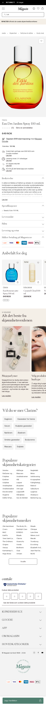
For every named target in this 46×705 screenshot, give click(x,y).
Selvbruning (35, 476)
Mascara (8, 447)
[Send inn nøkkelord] (5, 14)
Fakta (4, 224)
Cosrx (5, 529)
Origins (5, 544)
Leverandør (8, 217)
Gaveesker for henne (26, 419)
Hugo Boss (7, 553)
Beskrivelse (7, 178)
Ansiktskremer (22, 476)
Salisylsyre (35, 489)
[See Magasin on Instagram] (34, 653)
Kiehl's (5, 535)
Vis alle (23, 561)
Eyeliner (6, 479)
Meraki (33, 538)
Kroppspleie (35, 479)
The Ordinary (8, 541)
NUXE (33, 553)
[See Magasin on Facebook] (38, 653)
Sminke (5, 470)
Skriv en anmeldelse (24, 128)
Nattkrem (8, 433)
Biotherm (20, 547)
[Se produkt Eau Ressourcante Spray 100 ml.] (11, 272)
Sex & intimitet (22, 498)
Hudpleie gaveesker (23, 426)
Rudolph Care (21, 529)
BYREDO (19, 532)
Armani (19, 553)
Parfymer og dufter (10, 473)
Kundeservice (12, 611)
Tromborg (34, 541)
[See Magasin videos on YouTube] (42, 653)
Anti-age (19, 489)
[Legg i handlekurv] (17, 282)
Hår (17, 479)
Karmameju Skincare (10, 550)
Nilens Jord (35, 535)
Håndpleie (20, 495)
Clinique (34, 529)
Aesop (5, 547)
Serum (7, 426)
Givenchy (20, 541)
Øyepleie (20, 485)
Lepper (19, 482)
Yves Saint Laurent (10, 538)
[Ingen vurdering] (6, 128)
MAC (4, 532)
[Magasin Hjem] (23, 9)
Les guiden (6, 396)
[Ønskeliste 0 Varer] (38, 8)
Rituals (33, 526)
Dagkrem (8, 419)
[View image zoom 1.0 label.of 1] (23, 76)
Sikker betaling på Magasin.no (17, 237)
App (4, 628)
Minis (33, 473)
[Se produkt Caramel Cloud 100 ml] (32, 272)
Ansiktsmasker (8, 489)
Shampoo (34, 495)
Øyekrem (21, 433)
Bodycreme (30, 440)
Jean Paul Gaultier (37, 550)
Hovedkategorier (15, 644)
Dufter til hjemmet (9, 498)
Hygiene (6, 495)
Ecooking (34, 544)
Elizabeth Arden (37, 547)
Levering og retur (10, 230)
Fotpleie (6, 476)
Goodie (7, 620)
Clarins (4, 120)
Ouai (18, 550)
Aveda (18, 544)
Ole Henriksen (8, 526)
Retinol (33, 485)
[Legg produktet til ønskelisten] (41, 41)
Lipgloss (34, 492)
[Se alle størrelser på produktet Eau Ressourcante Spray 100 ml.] (6, 300)
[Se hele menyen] (3, 8)
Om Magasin (10, 636)
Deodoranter (8, 492)
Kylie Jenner (28, 287)
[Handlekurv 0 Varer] (42, 8)
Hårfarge (19, 470)
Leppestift (20, 492)
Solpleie (20, 447)
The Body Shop (22, 526)
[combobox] (23, 14)
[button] (33, 9)
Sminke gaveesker (12, 440)
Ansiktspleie (7, 485)
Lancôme (34, 532)
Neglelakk (34, 470)
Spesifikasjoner (9, 206)
